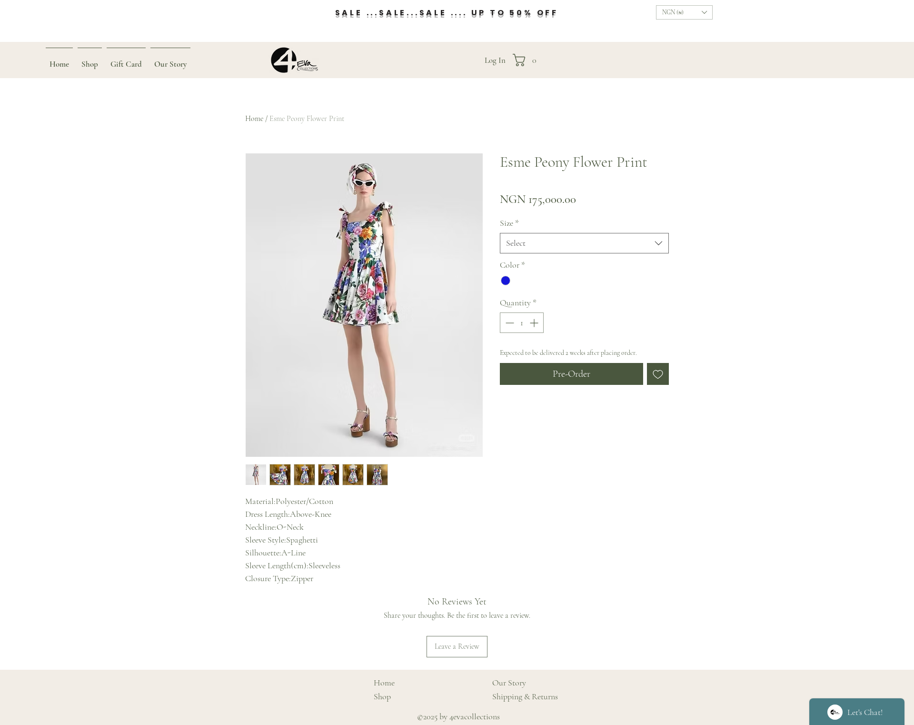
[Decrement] (508, 322)
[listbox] (684, 12)
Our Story (509, 682)
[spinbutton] (521, 322)
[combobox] (584, 243)
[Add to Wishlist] (658, 374)
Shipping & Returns (525, 696)
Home (254, 118)
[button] (684, 12)
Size (509, 223)
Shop (382, 696)
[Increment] (534, 322)
